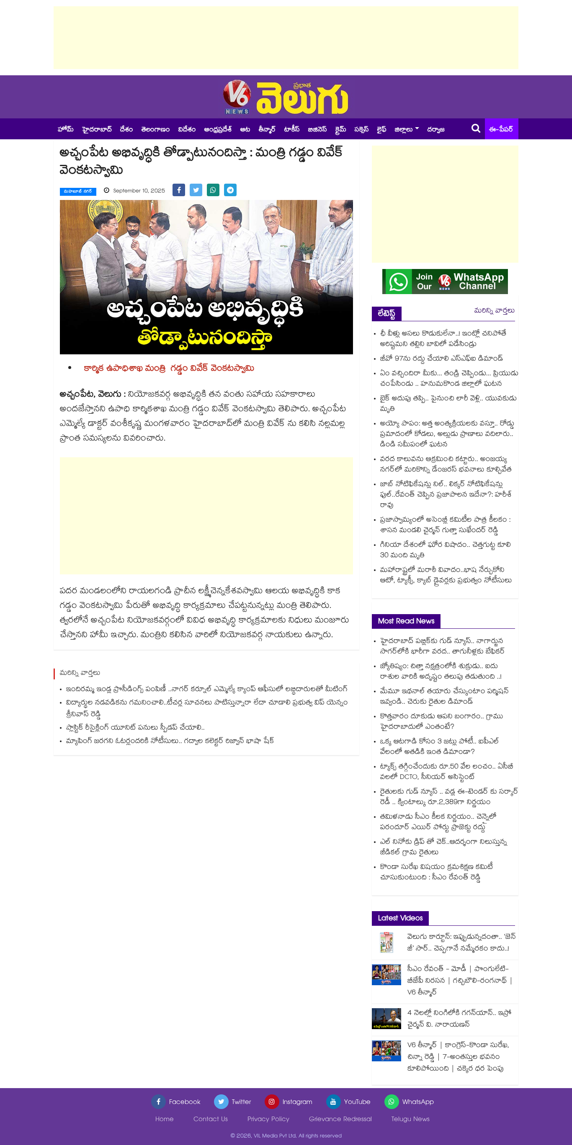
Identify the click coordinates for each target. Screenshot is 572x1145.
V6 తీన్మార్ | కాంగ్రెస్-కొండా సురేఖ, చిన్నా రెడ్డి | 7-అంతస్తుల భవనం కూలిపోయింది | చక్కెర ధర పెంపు (458, 1058)
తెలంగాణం (156, 130)
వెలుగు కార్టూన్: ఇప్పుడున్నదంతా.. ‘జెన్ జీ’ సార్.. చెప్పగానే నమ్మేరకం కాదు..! (461, 943)
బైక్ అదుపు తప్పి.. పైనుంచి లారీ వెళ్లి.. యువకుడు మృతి (448, 404)
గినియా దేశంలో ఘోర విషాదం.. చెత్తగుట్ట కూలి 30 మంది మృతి (445, 551)
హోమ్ (66, 130)
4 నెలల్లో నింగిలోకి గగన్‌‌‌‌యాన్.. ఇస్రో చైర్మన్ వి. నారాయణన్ (459, 1020)
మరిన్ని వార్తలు (494, 311)
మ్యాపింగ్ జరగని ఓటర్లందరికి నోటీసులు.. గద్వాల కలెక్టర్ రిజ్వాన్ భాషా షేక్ (170, 742)
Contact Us (210, 1120)
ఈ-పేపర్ (501, 130)
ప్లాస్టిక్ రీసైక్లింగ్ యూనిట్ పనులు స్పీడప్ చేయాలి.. (135, 728)
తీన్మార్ (267, 130)
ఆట (245, 130)
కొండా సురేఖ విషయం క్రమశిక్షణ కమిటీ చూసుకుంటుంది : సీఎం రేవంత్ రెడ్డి (436, 873)
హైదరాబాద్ (97, 130)
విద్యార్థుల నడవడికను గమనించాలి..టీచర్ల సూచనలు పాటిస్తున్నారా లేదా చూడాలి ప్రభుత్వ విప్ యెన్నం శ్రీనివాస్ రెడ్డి (207, 709)
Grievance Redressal (340, 1120)
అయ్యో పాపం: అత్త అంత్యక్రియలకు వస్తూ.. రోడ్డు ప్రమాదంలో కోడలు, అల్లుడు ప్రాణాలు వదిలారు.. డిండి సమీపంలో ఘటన (447, 434)
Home (164, 1120)
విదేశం (187, 130)
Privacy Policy (268, 1120)
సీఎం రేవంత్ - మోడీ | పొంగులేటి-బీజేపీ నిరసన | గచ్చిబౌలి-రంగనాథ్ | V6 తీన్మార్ (460, 981)
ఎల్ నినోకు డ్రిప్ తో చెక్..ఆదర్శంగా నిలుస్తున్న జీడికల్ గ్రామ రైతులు (443, 848)
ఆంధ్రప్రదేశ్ (218, 130)
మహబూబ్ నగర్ (78, 192)
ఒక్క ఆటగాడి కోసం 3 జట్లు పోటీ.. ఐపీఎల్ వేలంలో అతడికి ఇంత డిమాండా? (439, 747)
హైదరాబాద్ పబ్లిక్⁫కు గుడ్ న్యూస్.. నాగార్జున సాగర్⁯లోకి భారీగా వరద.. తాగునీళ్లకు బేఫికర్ (442, 647)
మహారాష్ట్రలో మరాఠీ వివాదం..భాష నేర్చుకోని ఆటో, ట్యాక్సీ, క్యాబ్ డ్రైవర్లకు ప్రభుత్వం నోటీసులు (446, 576)
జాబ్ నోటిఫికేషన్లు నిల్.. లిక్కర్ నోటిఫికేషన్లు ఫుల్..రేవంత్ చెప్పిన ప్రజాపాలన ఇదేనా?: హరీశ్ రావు (446, 495)
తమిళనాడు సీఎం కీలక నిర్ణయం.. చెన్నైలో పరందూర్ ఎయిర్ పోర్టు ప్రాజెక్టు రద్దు (438, 823)
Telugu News (411, 1120)
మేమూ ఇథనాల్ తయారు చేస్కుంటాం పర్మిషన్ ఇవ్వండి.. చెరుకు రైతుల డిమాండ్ (444, 697)
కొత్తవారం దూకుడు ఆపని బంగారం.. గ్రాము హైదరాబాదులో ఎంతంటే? (441, 722)
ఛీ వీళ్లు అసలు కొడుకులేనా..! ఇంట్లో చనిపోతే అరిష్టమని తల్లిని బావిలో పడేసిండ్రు (443, 339)
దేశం (126, 130)
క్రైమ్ (340, 130)
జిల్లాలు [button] (404, 130)
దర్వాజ (436, 130)
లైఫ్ (381, 130)
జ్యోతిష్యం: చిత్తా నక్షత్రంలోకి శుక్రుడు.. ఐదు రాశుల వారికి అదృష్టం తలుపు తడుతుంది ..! (441, 672)
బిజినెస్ (317, 130)
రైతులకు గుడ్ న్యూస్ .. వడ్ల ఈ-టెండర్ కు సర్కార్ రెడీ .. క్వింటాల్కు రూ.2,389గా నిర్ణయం (449, 797)
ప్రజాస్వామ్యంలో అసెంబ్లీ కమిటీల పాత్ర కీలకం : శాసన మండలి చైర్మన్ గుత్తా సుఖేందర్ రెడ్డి (445, 526)
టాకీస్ (292, 130)
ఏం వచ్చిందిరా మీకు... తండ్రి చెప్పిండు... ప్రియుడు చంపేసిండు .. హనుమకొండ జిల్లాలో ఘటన (449, 379)
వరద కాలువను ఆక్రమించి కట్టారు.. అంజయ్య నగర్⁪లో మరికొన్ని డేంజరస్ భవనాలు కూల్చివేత (446, 465)
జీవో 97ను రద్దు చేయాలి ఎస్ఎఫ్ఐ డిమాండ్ (441, 359)
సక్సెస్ (362, 130)
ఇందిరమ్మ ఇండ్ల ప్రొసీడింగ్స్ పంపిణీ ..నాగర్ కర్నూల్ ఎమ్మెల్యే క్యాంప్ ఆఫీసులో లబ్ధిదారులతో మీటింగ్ (207, 690)
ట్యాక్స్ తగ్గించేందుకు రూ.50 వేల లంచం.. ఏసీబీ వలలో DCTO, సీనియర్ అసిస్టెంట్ (446, 772)
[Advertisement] (286, 37)
